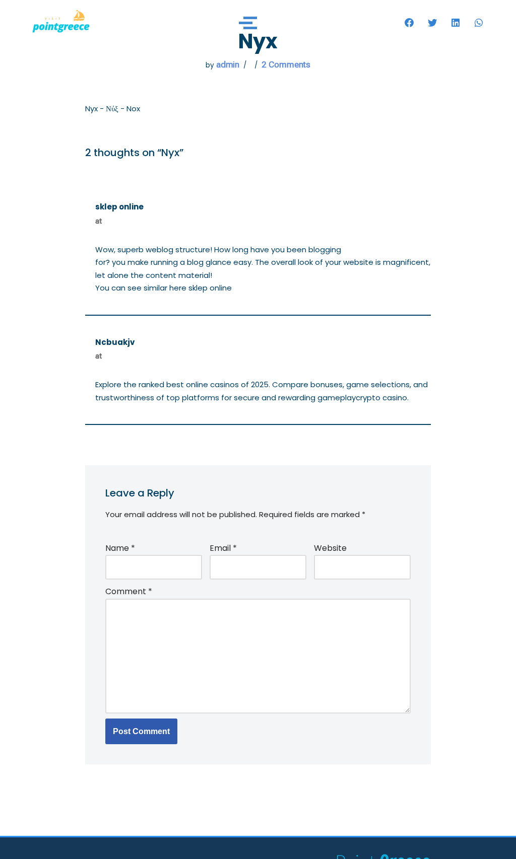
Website (330, 548)
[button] (409, 23)
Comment (128, 591)
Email (223, 548)
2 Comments (286, 64)
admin (228, 64)
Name (120, 548)
